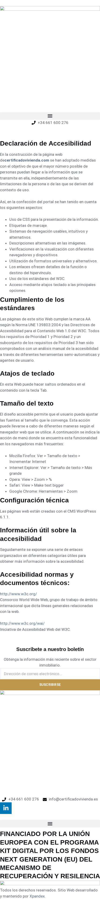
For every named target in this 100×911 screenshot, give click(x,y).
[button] (50, 116)
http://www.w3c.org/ (18, 594)
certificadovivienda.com (26, 160)
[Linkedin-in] (6, 808)
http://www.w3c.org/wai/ (22, 623)
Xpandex (37, 896)
